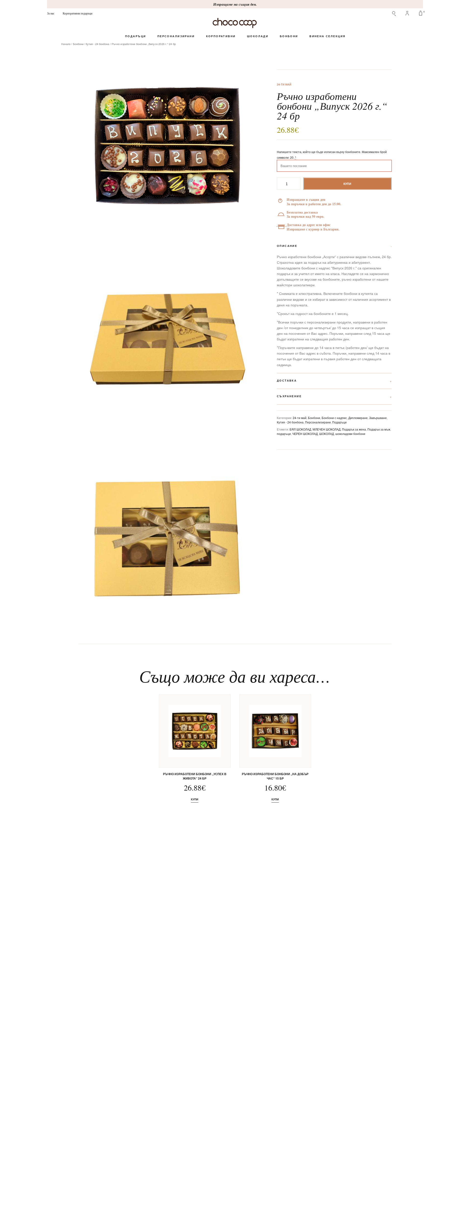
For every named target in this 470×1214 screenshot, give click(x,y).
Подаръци (135, 36)
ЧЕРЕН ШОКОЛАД (305, 434)
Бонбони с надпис (334, 418)
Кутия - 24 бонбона (97, 44)
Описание (287, 246)
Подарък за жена (354, 429)
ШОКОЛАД (326, 434)
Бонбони (289, 36)
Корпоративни (220, 36)
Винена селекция (327, 36)
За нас (50, 13)
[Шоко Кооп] (235, 23)
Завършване (378, 418)
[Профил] (407, 13)
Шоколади (257, 36)
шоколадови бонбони (350, 434)
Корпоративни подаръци (77, 13)
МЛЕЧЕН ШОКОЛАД (327, 429)
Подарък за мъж (378, 429)
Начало (65, 44)
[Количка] (420, 13)
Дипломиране (358, 418)
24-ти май (299, 418)
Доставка (287, 380)
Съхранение (289, 396)
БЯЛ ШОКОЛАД (300, 429)
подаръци (284, 434)
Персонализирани (176, 36)
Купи (347, 184)
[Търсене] (394, 13)
